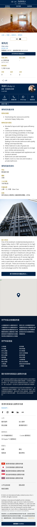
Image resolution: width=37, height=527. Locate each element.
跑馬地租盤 (22, 355)
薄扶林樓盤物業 (8, 336)
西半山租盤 (4, 351)
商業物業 (29, 6)
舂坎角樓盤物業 (9, 334)
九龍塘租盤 (22, 359)
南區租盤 (3, 357)
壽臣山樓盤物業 (10, 332)
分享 (6, 80)
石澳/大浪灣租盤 (23, 353)
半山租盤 (3, 348)
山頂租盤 (3, 346)
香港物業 (7, 6)
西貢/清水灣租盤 (23, 361)
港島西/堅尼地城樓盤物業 (27, 332)
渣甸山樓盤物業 (29, 327)
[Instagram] (7, 412)
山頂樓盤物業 (4, 325)
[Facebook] (2, 412)
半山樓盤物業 (11, 325)
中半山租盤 (4, 353)
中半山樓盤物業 (11, 327)
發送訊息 (32, 99)
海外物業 (18, 6)
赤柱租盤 (21, 346)
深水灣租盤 (22, 351)
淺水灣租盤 (4, 359)
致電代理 (13, 99)
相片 (17, 39)
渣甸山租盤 (22, 357)
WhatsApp (23, 99)
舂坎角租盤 (4, 366)
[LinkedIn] (17, 412)
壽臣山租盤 (4, 361)
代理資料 (4, 99)
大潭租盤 (3, 364)
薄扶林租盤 (22, 348)
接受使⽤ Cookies (18, 524)
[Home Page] (18, 2)
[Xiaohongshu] (22, 412)
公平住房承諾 (5, 485)
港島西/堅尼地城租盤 (24, 364)
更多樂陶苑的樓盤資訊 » (18, 54)
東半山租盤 (4, 355)
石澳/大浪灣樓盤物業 (27, 325)
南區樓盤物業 (10, 329)
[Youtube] (12, 412)
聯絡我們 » (4, 408)
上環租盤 (21, 366)
